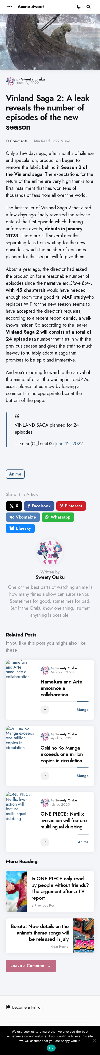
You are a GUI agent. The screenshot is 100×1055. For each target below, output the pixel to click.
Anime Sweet (30, 6)
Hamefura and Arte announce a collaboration (61, 688)
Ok (51, 1048)
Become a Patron (27, 1007)
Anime (15, 474)
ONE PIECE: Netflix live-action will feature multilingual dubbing (63, 820)
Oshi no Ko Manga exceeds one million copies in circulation (61, 754)
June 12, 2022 (69, 443)
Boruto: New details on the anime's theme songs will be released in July (40, 932)
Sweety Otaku (33, 79)
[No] (94, 1040)
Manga (83, 709)
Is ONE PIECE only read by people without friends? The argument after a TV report (60, 888)
